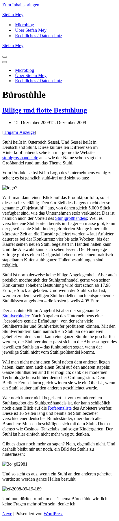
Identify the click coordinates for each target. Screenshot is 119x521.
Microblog (24, 24)
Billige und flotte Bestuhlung (44, 110)
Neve (7, 513)
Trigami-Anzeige (19, 132)
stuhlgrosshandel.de (20, 157)
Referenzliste (60, 408)
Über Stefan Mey (31, 30)
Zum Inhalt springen (20, 4)
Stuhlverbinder (15, 315)
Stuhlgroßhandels (71, 218)
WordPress (53, 513)
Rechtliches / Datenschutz (38, 35)
